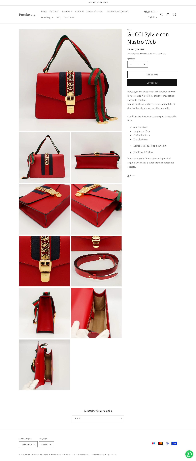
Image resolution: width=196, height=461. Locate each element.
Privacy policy (69, 454)
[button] (67, 11)
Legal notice (111, 454)
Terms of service (83, 454)
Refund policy (56, 454)
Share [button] (133, 175)
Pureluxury (29, 454)
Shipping (144, 53)
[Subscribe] (120, 418)
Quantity (131, 58)
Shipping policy (98, 454)
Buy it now (152, 82)
